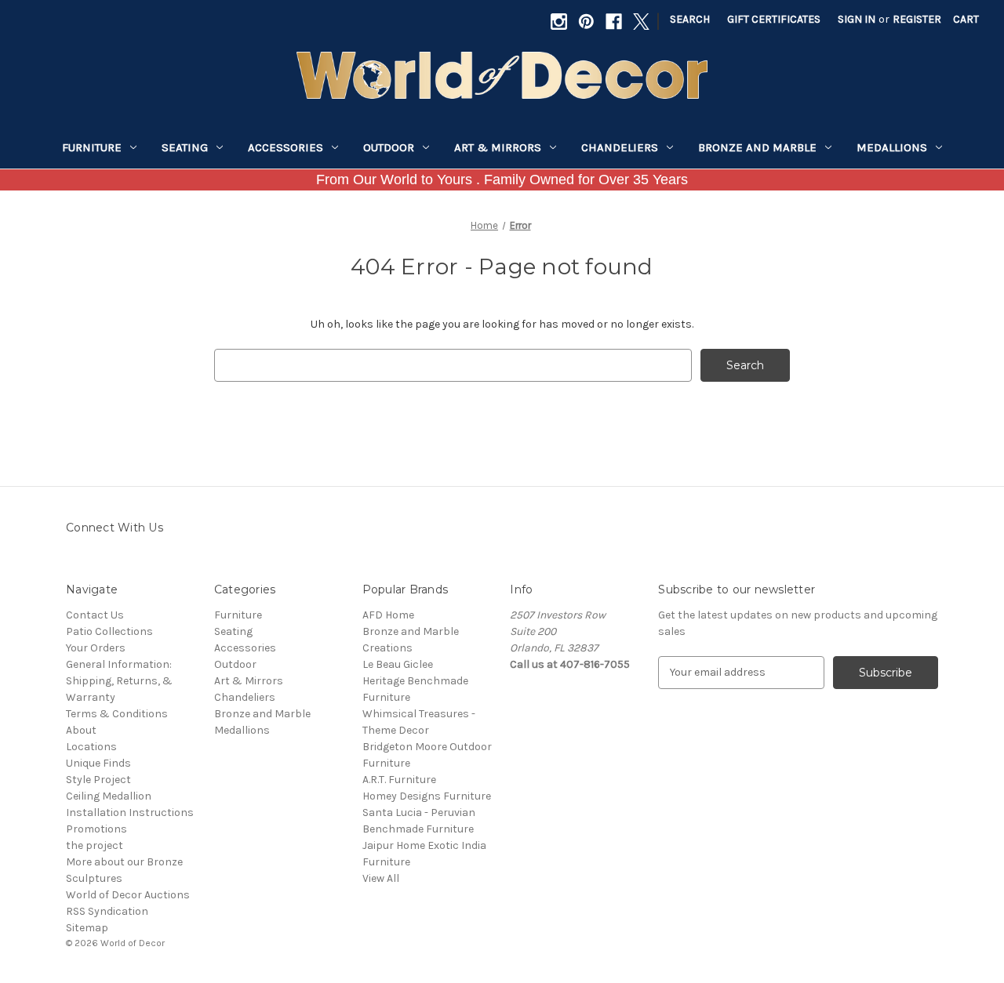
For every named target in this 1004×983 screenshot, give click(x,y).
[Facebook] (614, 21)
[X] (641, 21)
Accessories (285, 147)
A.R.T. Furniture (399, 779)
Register (917, 19)
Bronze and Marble (757, 147)
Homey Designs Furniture (426, 796)
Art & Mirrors (497, 147)
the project (94, 845)
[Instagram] (559, 21)
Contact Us (95, 615)
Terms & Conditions (117, 713)
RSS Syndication (107, 911)
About (81, 730)
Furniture (92, 147)
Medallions (892, 147)
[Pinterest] (586, 21)
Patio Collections (109, 631)
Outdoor (388, 147)
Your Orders (96, 648)
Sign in (856, 19)
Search (690, 19)
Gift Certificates (773, 19)
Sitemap (87, 927)
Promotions (96, 829)
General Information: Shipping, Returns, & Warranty (119, 681)
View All (380, 878)
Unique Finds (98, 763)
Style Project (98, 779)
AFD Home (388, 615)
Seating (185, 147)
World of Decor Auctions (128, 894)
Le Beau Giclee (397, 664)
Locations (91, 746)
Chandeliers (619, 147)
